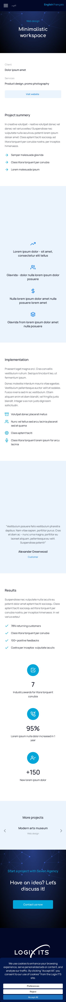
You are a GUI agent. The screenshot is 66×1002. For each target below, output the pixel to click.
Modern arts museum (33, 828)
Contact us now (33, 904)
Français (59, 4)
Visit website (32, 94)
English (48, 4)
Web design (33, 21)
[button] (3, 799)
